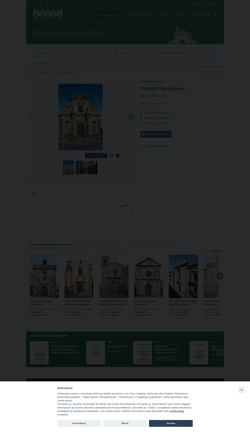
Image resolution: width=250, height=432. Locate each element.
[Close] (241, 390)
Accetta (171, 423)
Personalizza (79, 423)
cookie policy (176, 411)
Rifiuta (125, 423)
